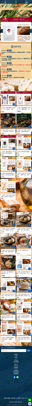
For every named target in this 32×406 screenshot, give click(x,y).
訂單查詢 (16, 360)
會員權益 (16, 370)
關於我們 (16, 354)
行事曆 (16, 356)
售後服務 (16, 367)
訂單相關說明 (16, 361)
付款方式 (16, 364)
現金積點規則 (16, 371)
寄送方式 (16, 366)
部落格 (16, 357)
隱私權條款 (16, 373)
